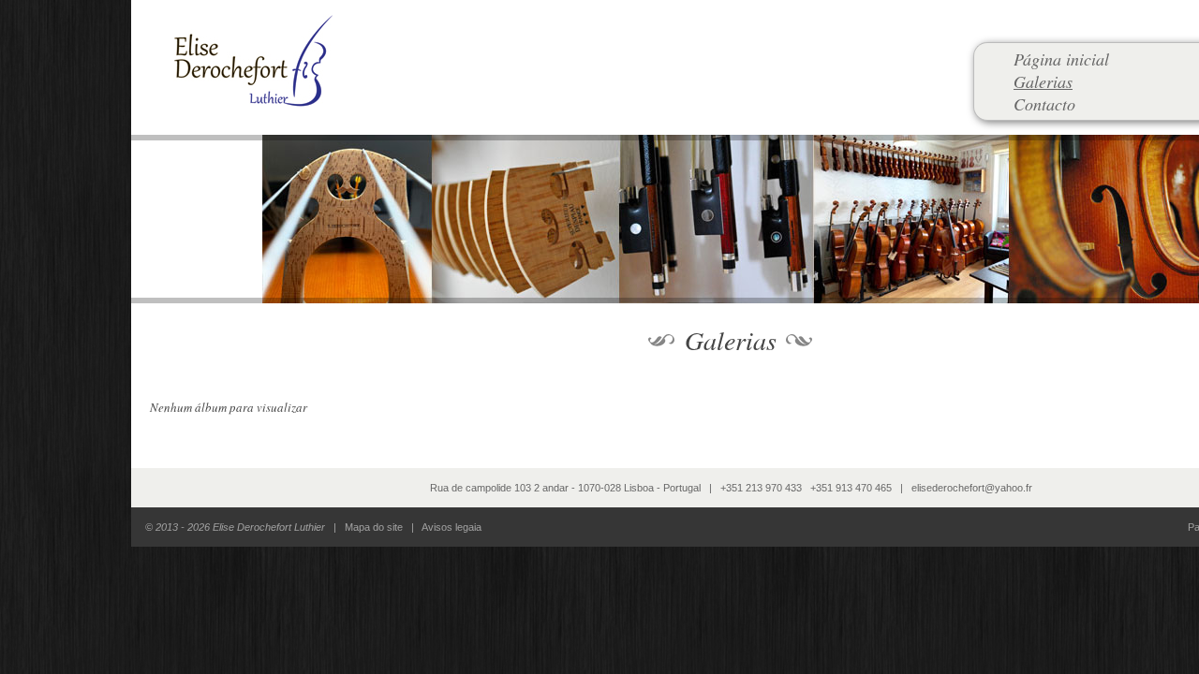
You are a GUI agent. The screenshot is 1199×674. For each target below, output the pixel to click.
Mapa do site (374, 527)
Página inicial (1061, 59)
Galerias (1043, 81)
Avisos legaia (451, 527)
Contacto (1044, 104)
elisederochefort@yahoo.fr (971, 487)
